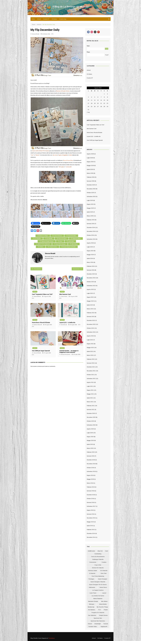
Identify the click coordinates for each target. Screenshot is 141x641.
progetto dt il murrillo (98, 612)
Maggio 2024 (90, 254)
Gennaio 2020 (90, 456)
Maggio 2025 (90, 208)
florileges (91, 579)
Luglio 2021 (90, 386)
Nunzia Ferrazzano (65, 354)
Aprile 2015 (90, 525)
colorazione (92, 562)
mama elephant (97, 598)
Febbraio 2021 (91, 405)
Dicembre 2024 (91, 227)
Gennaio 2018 (90, 502)
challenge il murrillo (98, 559)
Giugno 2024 (90, 250)
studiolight (98, 623)
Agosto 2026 (90, 154)
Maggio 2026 (90, 165)
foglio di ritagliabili (62, 155)
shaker (41, 246)
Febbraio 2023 (91, 312)
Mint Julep (61, 167)
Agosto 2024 (90, 243)
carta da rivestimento (98, 556)
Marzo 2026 (90, 173)
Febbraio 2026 (91, 177)
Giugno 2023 (90, 297)
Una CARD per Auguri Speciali (41, 350)
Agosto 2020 (90, 429)
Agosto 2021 (90, 382)
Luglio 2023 (90, 293)
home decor (103, 587)
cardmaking (98, 553)
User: (88, 46)
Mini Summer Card (65, 294)
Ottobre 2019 (90, 467)
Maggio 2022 (90, 347)
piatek (106, 609)
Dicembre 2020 (91, 413)
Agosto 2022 (90, 336)
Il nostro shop (62, 19)
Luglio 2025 (90, 200)
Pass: (88, 52)
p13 (99, 609)
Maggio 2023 (90, 301)
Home (33, 19)
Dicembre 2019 (91, 460)
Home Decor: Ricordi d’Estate (41, 322)
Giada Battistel (37, 296)
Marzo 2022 (90, 355)
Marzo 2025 (90, 216)
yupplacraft (104, 626)
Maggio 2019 (90, 479)
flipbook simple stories (47, 241)
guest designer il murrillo (98, 581)
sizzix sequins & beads (69, 246)
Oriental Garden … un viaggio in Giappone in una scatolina (68, 351)
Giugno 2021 (90, 390)
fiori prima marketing (98, 576)
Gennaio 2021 (90, 409)
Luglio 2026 (90, 157)
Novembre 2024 (91, 231)
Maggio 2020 (90, 440)
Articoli (39, 19)
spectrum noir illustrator (98, 621)
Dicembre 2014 (91, 533)
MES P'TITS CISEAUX (44, 244)
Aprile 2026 (90, 169)
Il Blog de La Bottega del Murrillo (70, 6)
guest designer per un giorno (98, 584)
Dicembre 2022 (91, 320)
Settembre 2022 (91, 332)
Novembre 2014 (91, 537)
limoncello (71, 241)
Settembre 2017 (91, 506)
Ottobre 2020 (90, 421)
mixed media (103, 604)
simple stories (53, 246)
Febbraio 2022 (91, 359)
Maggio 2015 (90, 522)
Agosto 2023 (90, 289)
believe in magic (43, 235)
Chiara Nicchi (64, 296)
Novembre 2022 (91, 324)
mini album (74, 244)
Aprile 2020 (90, 444)
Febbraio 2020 (91, 452)
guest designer (102, 579)
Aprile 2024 (90, 258)
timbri (70, 155)
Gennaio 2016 (90, 514)
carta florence (58, 235)
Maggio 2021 (90, 394)
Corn (32, 155)
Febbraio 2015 (91, 529)
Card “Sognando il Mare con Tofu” (42, 294)
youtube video (92, 626)
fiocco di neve (62, 238)
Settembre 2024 (91, 239)
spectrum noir (98, 618)
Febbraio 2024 (91, 266)
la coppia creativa (97, 590)
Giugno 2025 (90, 204)
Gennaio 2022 (90, 363)
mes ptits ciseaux (60, 244)
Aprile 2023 (90, 305)
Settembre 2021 (91, 378)
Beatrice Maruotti (38, 324)
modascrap (91, 607)
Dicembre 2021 (91, 367)
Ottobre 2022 (90, 328)
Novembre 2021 (91, 370)
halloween (92, 587)
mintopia (91, 604)
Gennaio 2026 (90, 181)
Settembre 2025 (91, 196)
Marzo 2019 (90, 483)
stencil (90, 623)
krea (61, 241)
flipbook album (77, 238)
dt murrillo (49, 238)
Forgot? (106, 54)
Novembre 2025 (91, 188)
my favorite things (102, 607)
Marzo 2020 (90, 448)
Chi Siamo (54, 19)
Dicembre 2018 (91, 494)
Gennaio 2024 (90, 270)
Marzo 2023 (90, 308)
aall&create (91, 551)
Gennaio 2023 (90, 316)
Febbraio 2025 (91, 219)
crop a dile (98, 565)
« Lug (88, 112)
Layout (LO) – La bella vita (67, 322)
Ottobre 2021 (90, 374)
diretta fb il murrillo (98, 567)
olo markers (91, 609)
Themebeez (51, 638)
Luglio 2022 (90, 339)
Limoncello (68, 167)
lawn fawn (93, 593)
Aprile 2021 (90, 398)
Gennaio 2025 (90, 223)
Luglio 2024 (90, 247)
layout (104, 593)
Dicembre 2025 (91, 185)
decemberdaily (72, 235)
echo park (103, 573)
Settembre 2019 (91, 471)
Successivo (76, 269)
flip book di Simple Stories (62, 91)
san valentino (92, 615)
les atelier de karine (98, 595)
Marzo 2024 (90, 262)
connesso (39, 366)
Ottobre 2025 (90, 192)
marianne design (93, 601)
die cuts (55, 155)
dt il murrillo (38, 238)
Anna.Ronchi (64, 324)
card (106, 551)
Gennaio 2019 (90, 491)
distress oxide (92, 570)
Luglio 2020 (90, 432)
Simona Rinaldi (35, 34)
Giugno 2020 (90, 436)
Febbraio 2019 (91, 487)
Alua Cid (100, 551)
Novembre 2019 (91, 463)
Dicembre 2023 (91, 274)
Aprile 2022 (90, 351)
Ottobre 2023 (90, 281)
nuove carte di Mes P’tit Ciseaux (40, 150)
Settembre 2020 (91, 425)
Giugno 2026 (90, 161)
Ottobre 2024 (90, 235)
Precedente (37, 269)
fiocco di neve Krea (68, 160)
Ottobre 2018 (90, 498)
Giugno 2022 (90, 343)
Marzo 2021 (90, 401)
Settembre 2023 (91, 285)
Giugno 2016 (90, 510)
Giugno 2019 (90, 475)
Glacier (37, 155)
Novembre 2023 (91, 277)
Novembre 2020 (91, 417)
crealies (104, 562)
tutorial (105, 623)
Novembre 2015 (91, 518)
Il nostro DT (46, 19)
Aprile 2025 (90, 212)
